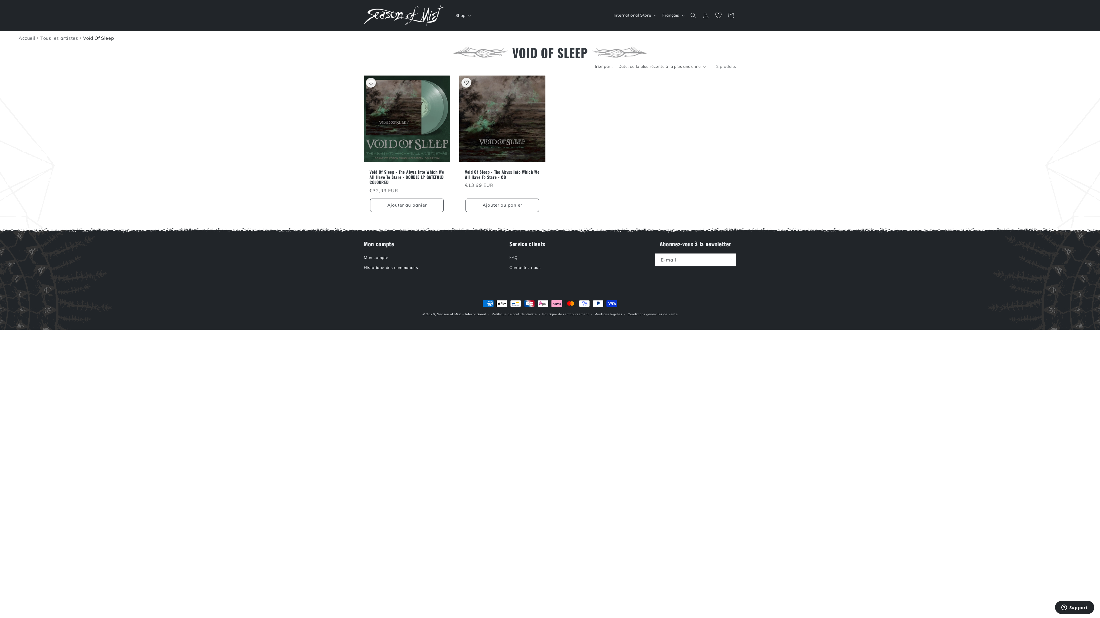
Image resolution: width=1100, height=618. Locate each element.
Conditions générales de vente (652, 314)
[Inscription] (729, 260)
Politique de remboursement (565, 314)
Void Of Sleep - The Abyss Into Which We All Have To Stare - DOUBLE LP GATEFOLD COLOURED (407, 177)
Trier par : (603, 66)
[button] (462, 15)
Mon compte (376, 257)
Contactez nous (525, 267)
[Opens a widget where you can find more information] (1074, 608)
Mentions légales (608, 314)
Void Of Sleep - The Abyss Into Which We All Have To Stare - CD (502, 174)
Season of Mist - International (461, 314)
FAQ (513, 257)
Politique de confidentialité (514, 314)
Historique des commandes (391, 267)
